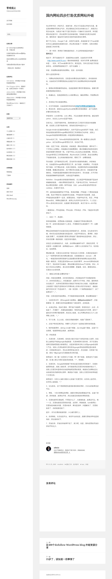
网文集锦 (9, 156)
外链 (86, 464)
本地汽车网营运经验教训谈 (85, 106)
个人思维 (9, 131)
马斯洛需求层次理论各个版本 (16, 64)
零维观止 (11, 8)
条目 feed (10, 192)
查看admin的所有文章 (61, 452)
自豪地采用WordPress (53, 575)
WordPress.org (12, 199)
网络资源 (9, 159)
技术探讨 (9, 149)
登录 (8, 188)
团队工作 (9, 145)
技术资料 (9, 24)
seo (83, 464)
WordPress (10, 103)
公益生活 (9, 138)
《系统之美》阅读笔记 (14, 68)
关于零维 (9, 21)
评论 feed (10, 195)
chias (8, 98)
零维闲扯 (9, 172)
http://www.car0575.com (57, 60)
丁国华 (9, 175)
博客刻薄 (9, 142)
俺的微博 (9, 135)
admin (61, 464)
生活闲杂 (9, 152)
